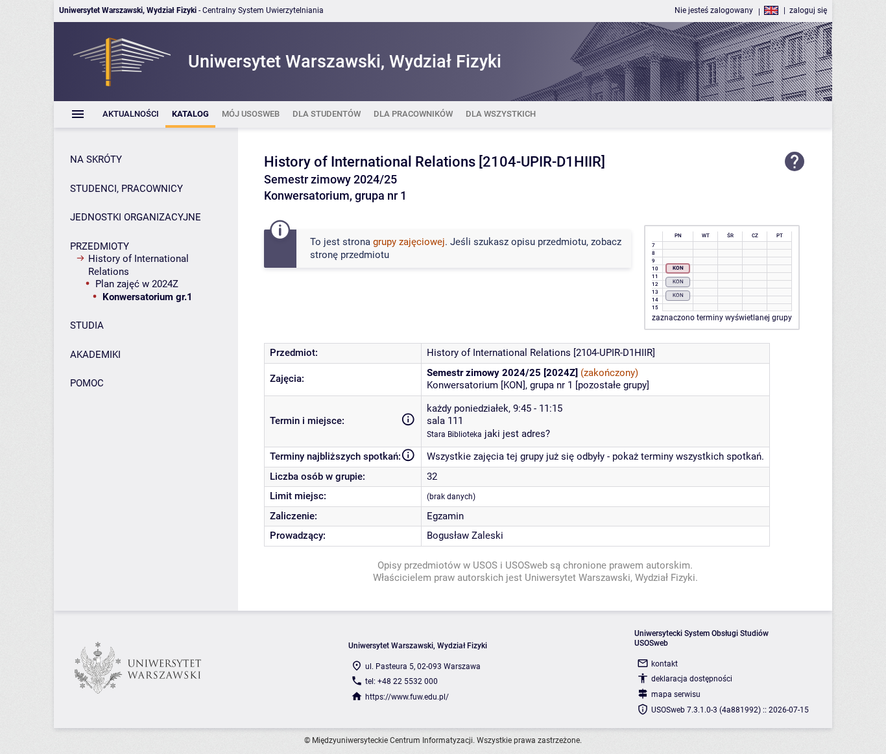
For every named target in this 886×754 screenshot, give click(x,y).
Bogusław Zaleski (465, 535)
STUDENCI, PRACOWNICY (126, 188)
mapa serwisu (675, 694)
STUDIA (87, 325)
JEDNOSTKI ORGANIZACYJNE (135, 217)
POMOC (87, 383)
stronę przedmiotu (349, 255)
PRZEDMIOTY (99, 246)
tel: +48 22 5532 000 (401, 681)
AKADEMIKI (95, 354)
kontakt (664, 663)
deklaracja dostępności (691, 678)
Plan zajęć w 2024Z (136, 284)
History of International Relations (138, 265)
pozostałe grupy (612, 385)
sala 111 (445, 421)
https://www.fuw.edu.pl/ (407, 696)
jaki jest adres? (517, 434)
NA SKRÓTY (96, 159)
